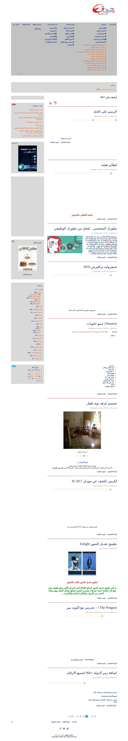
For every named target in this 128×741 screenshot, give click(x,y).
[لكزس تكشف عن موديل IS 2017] (82, 476)
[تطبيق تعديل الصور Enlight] (82, 538)
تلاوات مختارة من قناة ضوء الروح (32, 135)
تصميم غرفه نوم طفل (102, 403)
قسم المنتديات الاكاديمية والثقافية (94, 61)
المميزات (52, 28)
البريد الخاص (101, 31)
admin (111, 548)
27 (31, 378)
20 (31, 376)
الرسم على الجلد (105, 111)
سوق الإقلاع (66, 722)
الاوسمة (52, 36)
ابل (100, 548)
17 (37, 376)
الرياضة (99, 271)
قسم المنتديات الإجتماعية (97, 54)
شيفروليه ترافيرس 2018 (100, 267)
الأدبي (40, 306)
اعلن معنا (15, 24)
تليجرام (40, 335)
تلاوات (113, 89)
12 (32, 374)
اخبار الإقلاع (69, 33)
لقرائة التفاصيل (65, 142)
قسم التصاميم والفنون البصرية (95, 63)
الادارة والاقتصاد (97, 233)
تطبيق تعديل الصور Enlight (98, 544)
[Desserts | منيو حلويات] (82, 318)
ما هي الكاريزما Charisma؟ (33, 122)
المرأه (38, 300)
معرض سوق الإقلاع (97, 47)
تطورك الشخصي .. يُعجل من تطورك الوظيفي (85, 228)
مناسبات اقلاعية (37, 355)
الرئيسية (111, 24)
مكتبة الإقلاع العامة (36, 353)
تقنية (96, 677)
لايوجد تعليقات (54, 142)
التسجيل (101, 28)
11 (35, 374)
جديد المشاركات (99, 36)
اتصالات (99, 677)
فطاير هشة (109, 165)
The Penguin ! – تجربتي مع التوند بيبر (91, 607)
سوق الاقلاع (69, 39)
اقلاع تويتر (69, 36)
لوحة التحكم (101, 33)
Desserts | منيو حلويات (102, 323)
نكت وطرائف (38, 358)
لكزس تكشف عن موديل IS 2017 (94, 481)
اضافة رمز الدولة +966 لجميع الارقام (92, 673)
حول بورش (38, 125)
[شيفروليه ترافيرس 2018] (82, 261)
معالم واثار (39, 350)
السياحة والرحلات (34, 298)
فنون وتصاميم (88, 612)
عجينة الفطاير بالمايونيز (82, 215)
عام (98, 89)
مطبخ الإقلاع (38, 28)
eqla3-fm (37, 289)
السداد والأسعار (50, 33)
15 (41, 376)
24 (37, 378)
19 (32, 376)
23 (39, 378)
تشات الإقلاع (36, 24)
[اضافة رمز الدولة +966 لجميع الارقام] (82, 667)
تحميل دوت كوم (60, 735)
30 (39, 381)
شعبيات (70, 45)
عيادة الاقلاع (36, 302)
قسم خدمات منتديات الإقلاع (96, 70)
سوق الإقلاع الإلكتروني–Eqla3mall (94, 45)
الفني (40, 324)
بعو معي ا (60, 468)
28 (29, 378)
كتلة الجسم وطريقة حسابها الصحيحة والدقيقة (28, 128)
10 (72, 716)
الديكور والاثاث (93, 408)
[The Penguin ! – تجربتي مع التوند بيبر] (82, 602)
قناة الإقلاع (25, 24)
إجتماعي (99, 169)
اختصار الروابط (68, 28)
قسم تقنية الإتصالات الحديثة (96, 67)
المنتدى (74, 722)
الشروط (53, 31)
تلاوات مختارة (109, 89)
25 (35, 378)
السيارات (95, 271)
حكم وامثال (38, 338)
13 (31, 374)
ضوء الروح (103, 89)
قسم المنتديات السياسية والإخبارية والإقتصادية (90, 52)
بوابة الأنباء (69, 31)
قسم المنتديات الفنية (98, 56)
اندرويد (38, 332)
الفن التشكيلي (97, 116)
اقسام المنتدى (100, 42)
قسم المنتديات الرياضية (97, 58)
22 (41, 378)
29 (41, 381)
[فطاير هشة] (82, 159)
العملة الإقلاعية (50, 42)
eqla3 (112, 116)
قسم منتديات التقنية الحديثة (96, 65)
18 (35, 376)
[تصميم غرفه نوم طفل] (82, 398)
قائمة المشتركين (50, 39)
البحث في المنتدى (99, 39)
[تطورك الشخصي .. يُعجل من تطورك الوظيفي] (82, 223)
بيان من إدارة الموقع (36, 110)
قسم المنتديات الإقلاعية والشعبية (94, 49)
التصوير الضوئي (37, 312)
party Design (34, 294)
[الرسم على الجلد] (82, 106)
